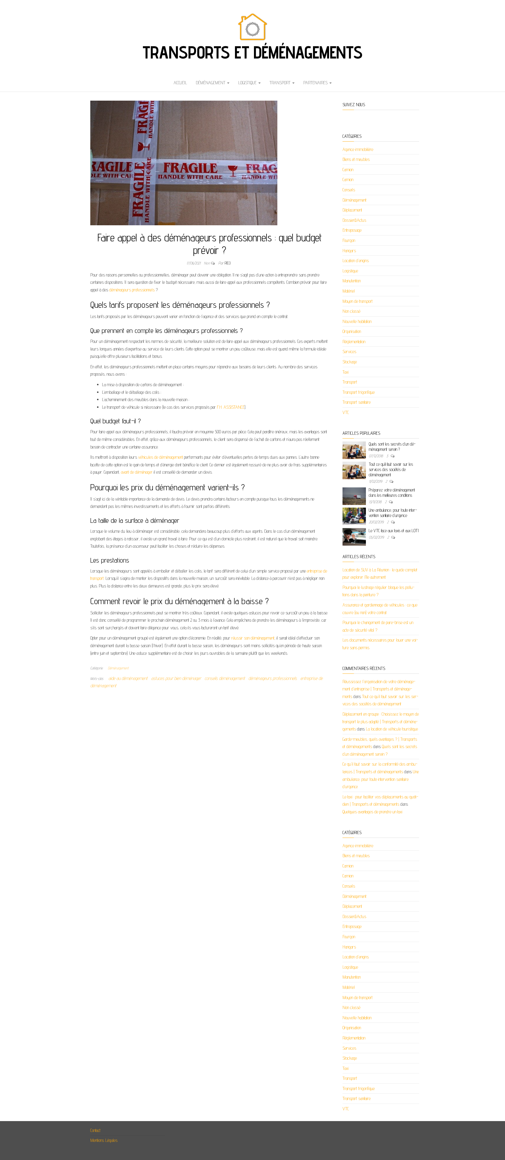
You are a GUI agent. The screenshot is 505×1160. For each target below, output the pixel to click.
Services (349, 351)
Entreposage (352, 230)
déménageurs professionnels (132, 290)
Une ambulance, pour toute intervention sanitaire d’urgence (393, 513)
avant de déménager (137, 472)
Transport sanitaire (357, 402)
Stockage (350, 362)
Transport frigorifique (359, 392)
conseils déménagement (225, 678)
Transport (280, 82)
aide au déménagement (128, 678)
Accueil (180, 82)
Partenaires (316, 82)
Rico (228, 263)
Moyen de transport (358, 301)
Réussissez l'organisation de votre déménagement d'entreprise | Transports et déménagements (379, 689)
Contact (95, 1130)
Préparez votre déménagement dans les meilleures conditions (392, 492)
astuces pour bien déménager (176, 678)
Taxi (346, 372)
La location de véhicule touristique (392, 729)
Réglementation (354, 341)
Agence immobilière (358, 149)
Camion (348, 169)
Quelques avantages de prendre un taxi (372, 811)
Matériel (349, 291)
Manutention (352, 280)
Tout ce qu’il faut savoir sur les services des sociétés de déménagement (391, 469)
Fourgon (349, 240)
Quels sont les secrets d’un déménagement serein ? (392, 446)
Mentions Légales (103, 1140)
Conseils (349, 190)
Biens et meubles (356, 159)
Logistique (248, 82)
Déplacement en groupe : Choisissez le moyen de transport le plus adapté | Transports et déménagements (381, 721)
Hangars (349, 250)
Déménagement (211, 82)
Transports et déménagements (252, 52)
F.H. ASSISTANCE (231, 407)
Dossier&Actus (354, 220)
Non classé (351, 311)
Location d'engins (356, 260)
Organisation (352, 331)
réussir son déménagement (252, 638)
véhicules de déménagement (160, 457)
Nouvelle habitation (357, 321)
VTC (346, 412)
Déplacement (352, 210)
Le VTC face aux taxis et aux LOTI (393, 530)
